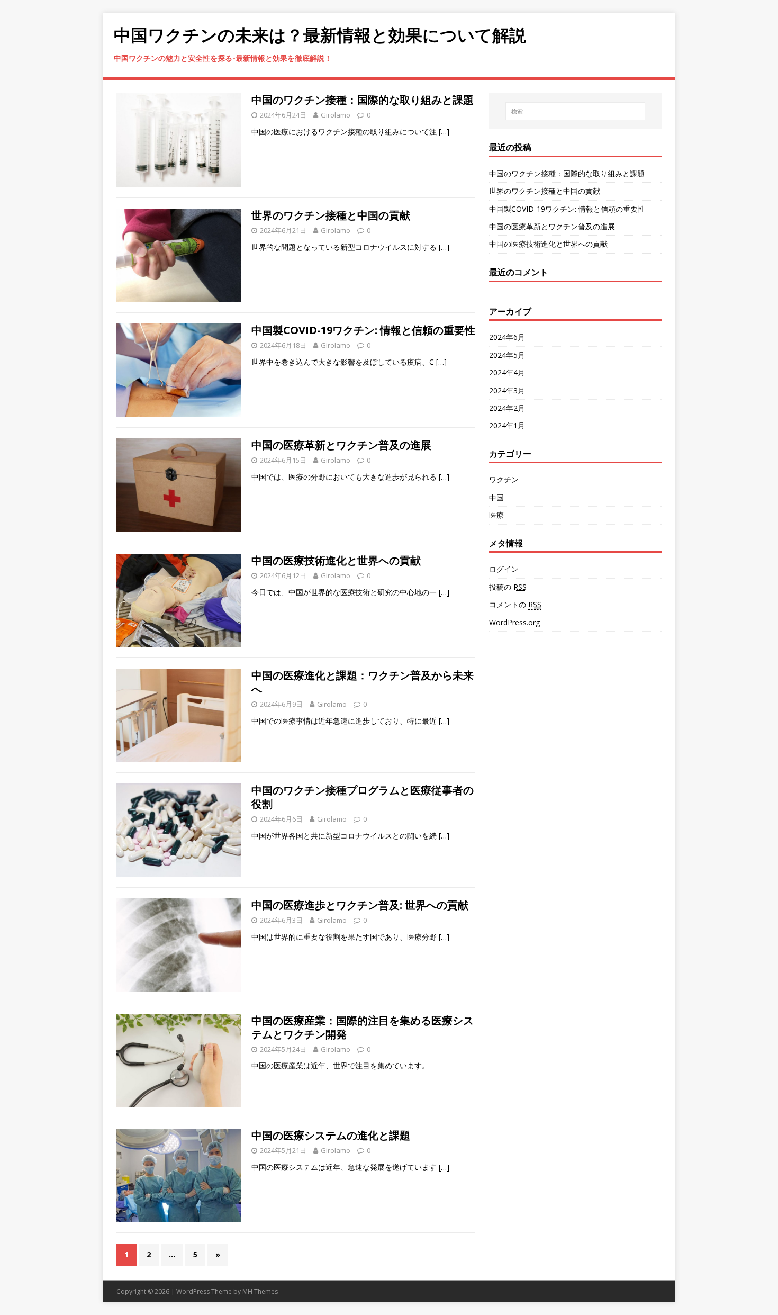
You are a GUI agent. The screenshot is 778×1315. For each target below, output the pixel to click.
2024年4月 (507, 372)
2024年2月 (507, 408)
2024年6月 (507, 337)
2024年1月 (507, 425)
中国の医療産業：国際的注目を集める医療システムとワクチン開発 (362, 1027)
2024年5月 (507, 355)
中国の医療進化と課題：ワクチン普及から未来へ (362, 682)
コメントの (515, 604)
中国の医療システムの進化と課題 (330, 1135)
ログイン (504, 569)
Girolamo (335, 115)
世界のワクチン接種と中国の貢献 (330, 215)
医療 (496, 515)
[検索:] (575, 111)
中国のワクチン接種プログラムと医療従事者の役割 (362, 797)
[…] (444, 132)
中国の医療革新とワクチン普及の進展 (341, 445)
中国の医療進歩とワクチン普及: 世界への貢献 (359, 905)
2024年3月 (507, 390)
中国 (496, 497)
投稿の (508, 587)
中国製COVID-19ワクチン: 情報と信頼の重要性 (363, 330)
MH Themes (260, 1291)
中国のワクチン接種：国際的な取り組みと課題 (362, 100)
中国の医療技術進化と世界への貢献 (336, 560)
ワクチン (504, 479)
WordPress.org (514, 622)
